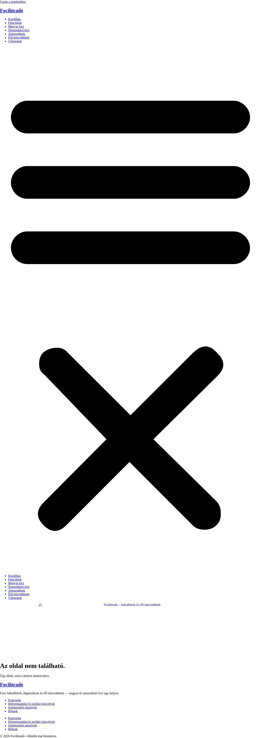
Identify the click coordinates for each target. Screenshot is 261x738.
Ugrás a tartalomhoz (13, 1)
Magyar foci (16, 26)
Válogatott (15, 41)
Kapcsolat (14, 700)
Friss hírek (15, 23)
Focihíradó (11, 10)
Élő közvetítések (18, 37)
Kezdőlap (14, 19)
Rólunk (13, 711)
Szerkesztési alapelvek (22, 707)
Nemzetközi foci (18, 30)
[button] (130, 308)
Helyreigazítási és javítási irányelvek (31, 704)
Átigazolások (16, 34)
